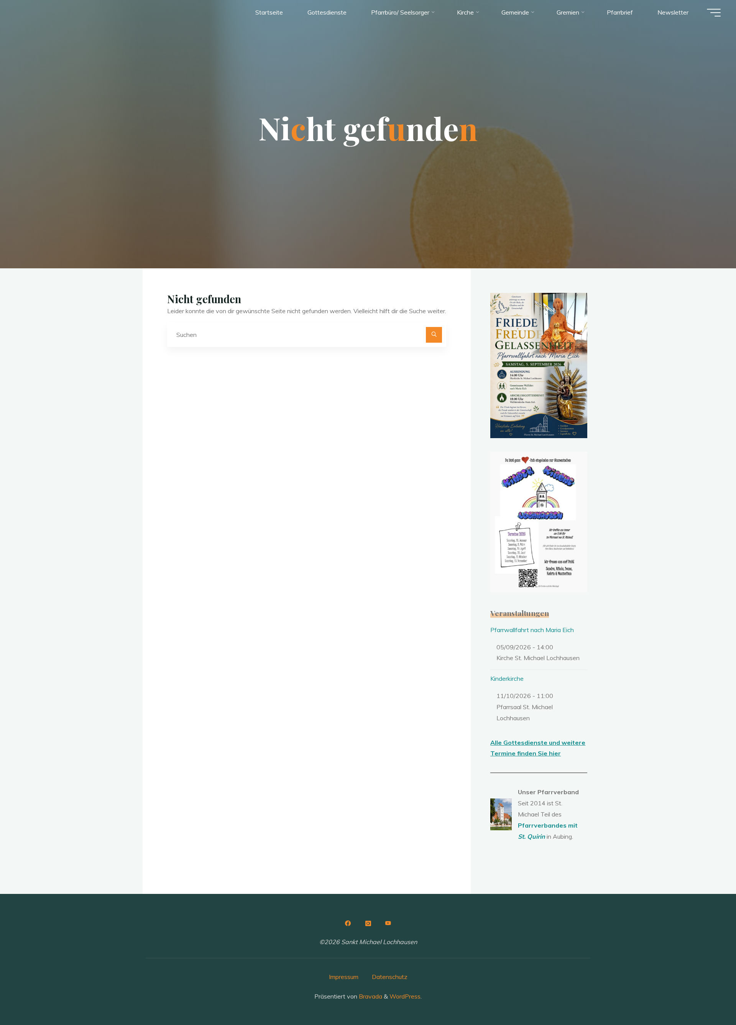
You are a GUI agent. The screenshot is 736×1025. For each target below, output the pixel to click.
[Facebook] (347, 923)
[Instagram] (368, 923)
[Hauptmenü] (714, 12)
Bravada (369, 996)
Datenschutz (389, 977)
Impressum (343, 977)
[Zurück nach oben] (706, 995)
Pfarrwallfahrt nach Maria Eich (532, 630)
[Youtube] (388, 923)
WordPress (405, 996)
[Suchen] (434, 335)
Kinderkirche (507, 678)
